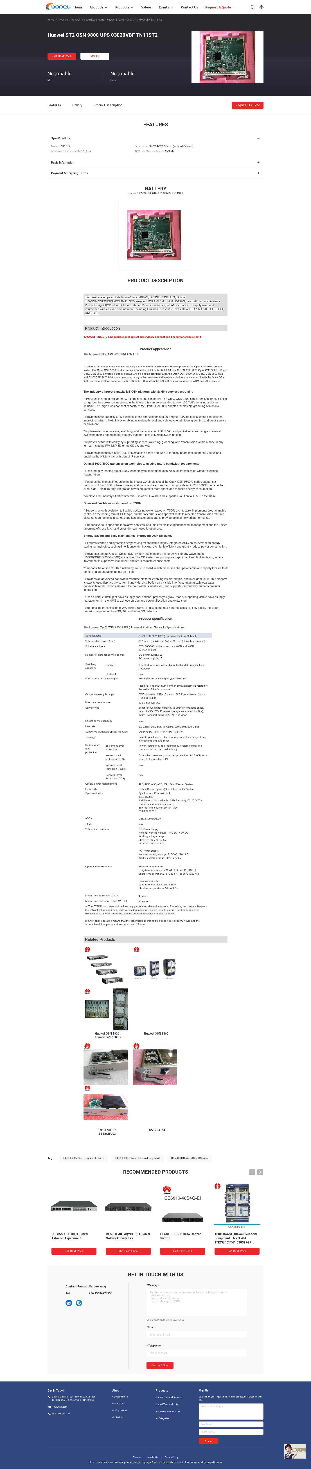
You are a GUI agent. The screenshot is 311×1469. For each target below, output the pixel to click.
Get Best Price (62, 56)
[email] (69, 1303)
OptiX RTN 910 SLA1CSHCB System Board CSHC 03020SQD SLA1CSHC (180, 1238)
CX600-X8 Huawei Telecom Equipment (137, 1158)
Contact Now (160, 1365)
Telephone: (154, 1345)
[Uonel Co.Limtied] (58, 6)
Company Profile (120, 1397)
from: (151, 1327)
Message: (154, 1285)
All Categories (162, 1418)
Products (63, 19)
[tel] (89, 1303)
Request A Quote (247, 105)
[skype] (79, 1303)
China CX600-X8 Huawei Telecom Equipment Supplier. (115, 1462)
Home (51, 19)
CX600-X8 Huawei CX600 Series (189, 1158)
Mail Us (95, 56)
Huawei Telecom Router (167, 1404)
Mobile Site (153, 1457)
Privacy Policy (171, 1457)
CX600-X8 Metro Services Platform (83, 1158)
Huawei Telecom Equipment (87, 19)
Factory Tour (118, 1403)
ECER (219, 1462)
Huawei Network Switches (168, 1411)
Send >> (209, 1441)
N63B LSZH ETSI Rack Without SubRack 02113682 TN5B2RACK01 (71, 1238)
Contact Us (117, 1417)
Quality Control (119, 1410)
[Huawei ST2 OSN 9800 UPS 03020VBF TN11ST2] (227, 56)
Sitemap (137, 1457)
